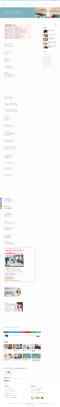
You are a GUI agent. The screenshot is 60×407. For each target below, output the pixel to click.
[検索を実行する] (55, 25)
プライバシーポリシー (49, 403)
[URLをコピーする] (38, 332)
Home (8, 403)
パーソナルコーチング (22, 403)
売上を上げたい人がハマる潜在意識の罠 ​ (11, 397)
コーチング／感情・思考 (47, 56)
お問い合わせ (43, 403)
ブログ (45, 67)
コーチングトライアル (16, 403)
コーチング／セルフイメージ (48, 54)
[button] (6, 332)
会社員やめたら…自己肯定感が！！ (10, 395)
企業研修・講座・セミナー (29, 403)
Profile (11, 403)
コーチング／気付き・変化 (15, 327)
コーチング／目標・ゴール (8, 327)
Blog (40, 403)
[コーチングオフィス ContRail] (4, 2)
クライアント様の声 (36, 403)
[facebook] (53, 0)
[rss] (54, 0)
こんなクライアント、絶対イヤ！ (10, 391)
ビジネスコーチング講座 (29, 404)
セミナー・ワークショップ (47, 63)
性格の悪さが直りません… (9, 393)
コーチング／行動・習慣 (47, 58)
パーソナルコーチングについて (48, 65)
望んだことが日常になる (8, 389)
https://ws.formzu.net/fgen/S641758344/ (12, 280)
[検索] (55, 0)
